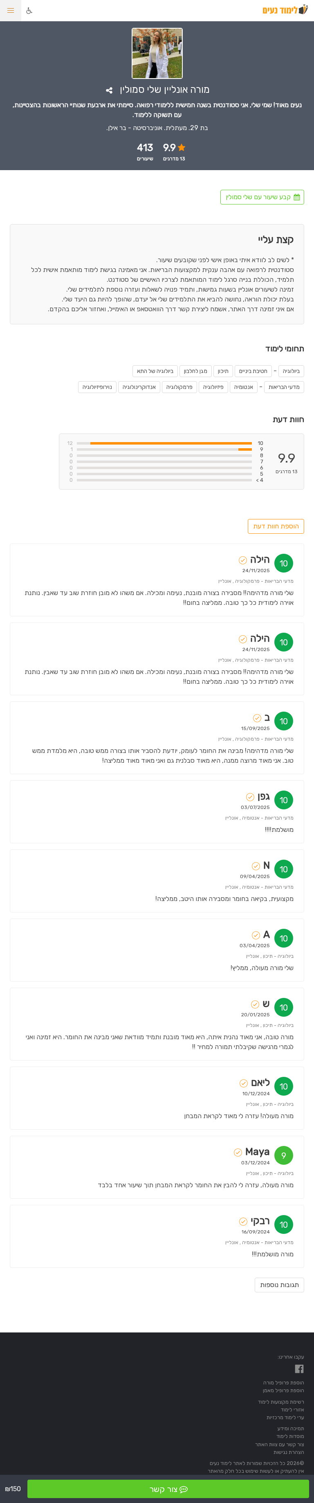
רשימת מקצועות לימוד (281, 1402)
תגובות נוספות (279, 1285)
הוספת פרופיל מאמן (283, 1390)
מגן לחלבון (195, 371)
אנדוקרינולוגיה (139, 387)
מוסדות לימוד (290, 1436)
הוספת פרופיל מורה (283, 1382)
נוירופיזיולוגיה (97, 387)
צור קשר (163, 1489)
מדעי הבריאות (284, 387)
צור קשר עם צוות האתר (279, 1444)
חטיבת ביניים (253, 371)
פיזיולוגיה (213, 387)
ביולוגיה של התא (155, 371)
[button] (10, 10)
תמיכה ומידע (291, 1428)
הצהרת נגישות (289, 1452)
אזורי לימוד (292, 1409)
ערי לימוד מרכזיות (285, 1417)
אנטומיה (243, 387)
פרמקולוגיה (179, 387)
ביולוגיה (291, 371)
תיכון (223, 371)
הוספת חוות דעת (276, 526)
